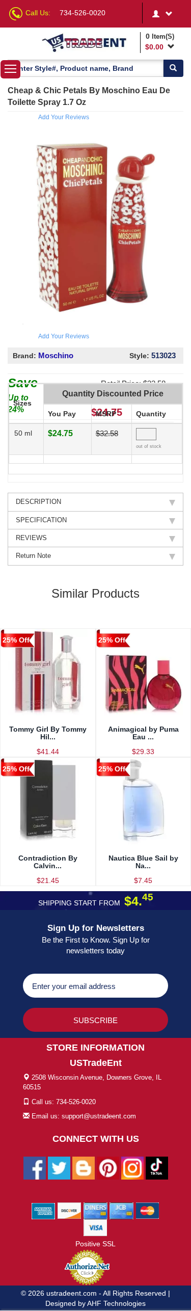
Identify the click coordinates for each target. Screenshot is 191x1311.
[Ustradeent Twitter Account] (59, 1168)
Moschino (55, 355)
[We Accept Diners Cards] (95, 1211)
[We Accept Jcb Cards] (121, 1211)
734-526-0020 (82, 13)
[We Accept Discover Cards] (69, 1211)
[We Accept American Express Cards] (44, 1211)
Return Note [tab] (33, 555)
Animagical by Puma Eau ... (143, 733)
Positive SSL (95, 1244)
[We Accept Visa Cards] (95, 1227)
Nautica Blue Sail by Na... (143, 862)
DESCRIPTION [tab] (38, 501)
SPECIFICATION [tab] (41, 520)
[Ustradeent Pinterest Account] (108, 1168)
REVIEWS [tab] (31, 538)
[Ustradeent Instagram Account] (132, 1168)
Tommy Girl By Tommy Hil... (48, 733)
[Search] (173, 68)
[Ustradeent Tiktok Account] (157, 1168)
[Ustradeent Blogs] (83, 1168)
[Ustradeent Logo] (89, 42)
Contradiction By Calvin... (47, 862)
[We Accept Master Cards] (147, 1211)
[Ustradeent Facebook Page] (34, 1168)
